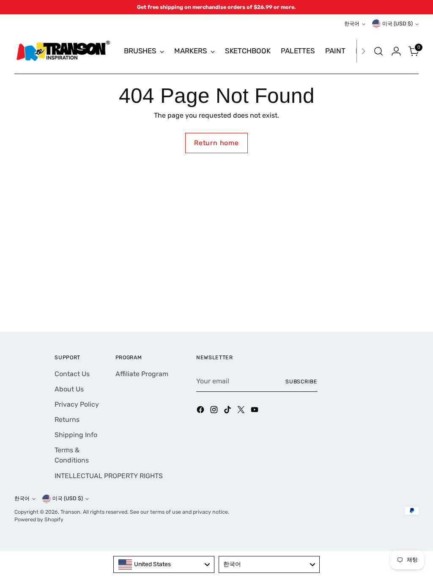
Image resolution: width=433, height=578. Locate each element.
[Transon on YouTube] (255, 411)
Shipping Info (76, 435)
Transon (70, 512)
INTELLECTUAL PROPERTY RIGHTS (109, 476)
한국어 (351, 23)
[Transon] (63, 51)
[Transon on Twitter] (242, 411)
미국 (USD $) (397, 23)
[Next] (363, 51)
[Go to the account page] (396, 51)
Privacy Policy (77, 404)
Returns (67, 420)
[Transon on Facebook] (201, 411)
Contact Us (72, 374)
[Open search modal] (378, 51)
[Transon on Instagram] (215, 411)
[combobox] (163, 564)
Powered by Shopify (38, 519)
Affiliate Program (141, 374)
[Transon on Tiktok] (228, 411)
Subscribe (301, 381)
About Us (69, 389)
